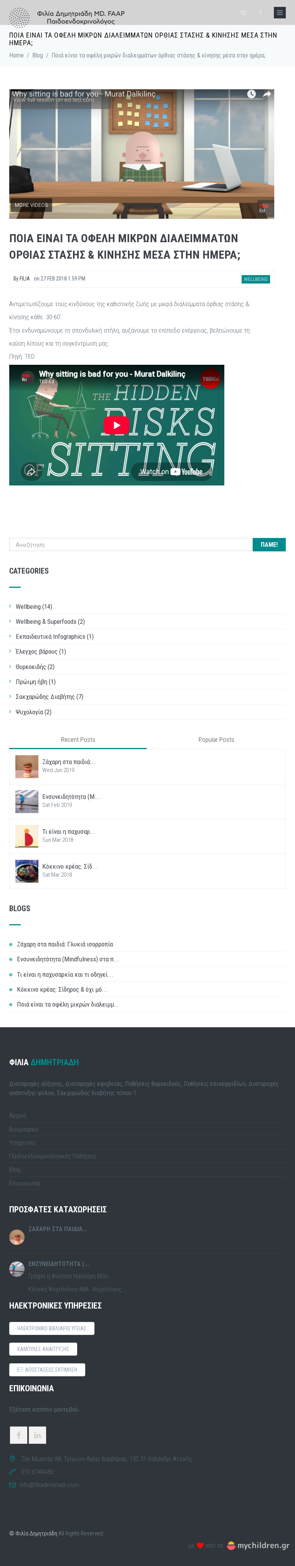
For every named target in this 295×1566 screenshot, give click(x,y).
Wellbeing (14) (34, 606)
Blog (37, 55)
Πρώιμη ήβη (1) (36, 681)
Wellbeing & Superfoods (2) (50, 621)
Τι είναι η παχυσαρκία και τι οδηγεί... (65, 974)
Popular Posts (216, 739)
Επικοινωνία (24, 1183)
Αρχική (18, 1115)
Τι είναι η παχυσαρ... (69, 831)
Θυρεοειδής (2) (35, 667)
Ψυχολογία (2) (33, 712)
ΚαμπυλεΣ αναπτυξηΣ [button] (43, 1349)
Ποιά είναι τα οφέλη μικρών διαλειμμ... (68, 1004)
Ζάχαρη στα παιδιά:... (69, 762)
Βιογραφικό (23, 1129)
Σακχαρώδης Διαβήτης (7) (49, 696)
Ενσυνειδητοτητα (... (58, 1264)
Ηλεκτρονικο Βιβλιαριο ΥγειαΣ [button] (51, 1328)
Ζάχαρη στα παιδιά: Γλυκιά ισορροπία (65, 944)
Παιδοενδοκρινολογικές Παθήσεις (53, 1156)
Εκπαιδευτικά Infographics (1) (55, 636)
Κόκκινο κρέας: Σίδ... (70, 866)
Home (16, 55)
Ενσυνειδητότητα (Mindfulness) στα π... (68, 959)
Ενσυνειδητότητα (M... (71, 796)
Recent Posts (78, 739)
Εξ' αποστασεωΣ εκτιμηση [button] (47, 1370)
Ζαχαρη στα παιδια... (57, 1229)
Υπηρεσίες (22, 1142)
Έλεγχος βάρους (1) (41, 651)
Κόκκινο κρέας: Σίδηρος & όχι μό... (62, 989)
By (21, 278)
